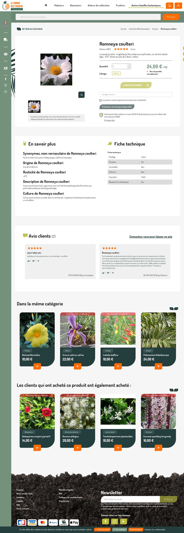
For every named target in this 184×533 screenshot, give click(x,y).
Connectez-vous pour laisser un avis (150, 236)
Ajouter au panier (132, 85)
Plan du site (64, 501)
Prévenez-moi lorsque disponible (117, 107)
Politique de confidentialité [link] (155, 530)
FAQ (18, 505)
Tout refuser (120, 529)
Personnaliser (136, 529)
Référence (103, 49)
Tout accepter (103, 529)
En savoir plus (109, 120)
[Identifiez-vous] (178, 6)
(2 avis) (133, 49)
